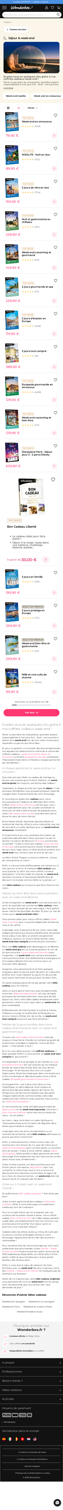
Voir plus (29, 712)
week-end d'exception (17, 1101)
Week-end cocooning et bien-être (36, 419)
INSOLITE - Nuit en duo (36, 154)
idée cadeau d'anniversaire (30, 1037)
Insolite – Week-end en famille (22, 1271)
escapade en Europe (35, 757)
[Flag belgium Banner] (15, 1439)
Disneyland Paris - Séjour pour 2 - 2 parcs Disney (37, 453)
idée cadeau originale (30, 1193)
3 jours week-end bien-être (35, 952)
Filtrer (31, 108)
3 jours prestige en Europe (33, 612)
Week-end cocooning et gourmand (36, 254)
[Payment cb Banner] (15, 1415)
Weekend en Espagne (13, 1302)
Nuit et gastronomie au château (36, 220)
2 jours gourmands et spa (37, 286)
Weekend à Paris (11, 1307)
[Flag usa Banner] (33, 1439)
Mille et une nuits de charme (34, 676)
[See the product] (54, 136)
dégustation (36, 1167)
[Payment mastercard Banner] (29, 1415)
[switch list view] (18, 107)
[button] (57, 1502)
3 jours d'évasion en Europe (34, 320)
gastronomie (9, 1109)
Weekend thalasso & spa (29, 1312)
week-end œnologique (14, 1148)
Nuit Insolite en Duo (21, 1218)
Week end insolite (16, 96)
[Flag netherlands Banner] (27, 1439)
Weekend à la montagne (41, 1302)
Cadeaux (7, 22)
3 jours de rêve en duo (35, 187)
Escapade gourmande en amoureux (37, 386)
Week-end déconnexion (25, 993)
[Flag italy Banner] (9, 1439)
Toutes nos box (18, 29)
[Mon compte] (46, 7)
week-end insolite (30, 754)
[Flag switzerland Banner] (21, 1439)
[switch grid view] (8, 107)
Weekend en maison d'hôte (37, 1307)
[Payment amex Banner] (22, 1415)
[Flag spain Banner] (3, 1439)
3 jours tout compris (34, 351)
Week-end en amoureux (37, 121)
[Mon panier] (58, 7)
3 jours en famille (32, 576)
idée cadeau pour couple (21, 813)
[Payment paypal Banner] (5, 1415)
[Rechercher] (58, 14)
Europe (40, 841)
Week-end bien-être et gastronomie (36, 645)
